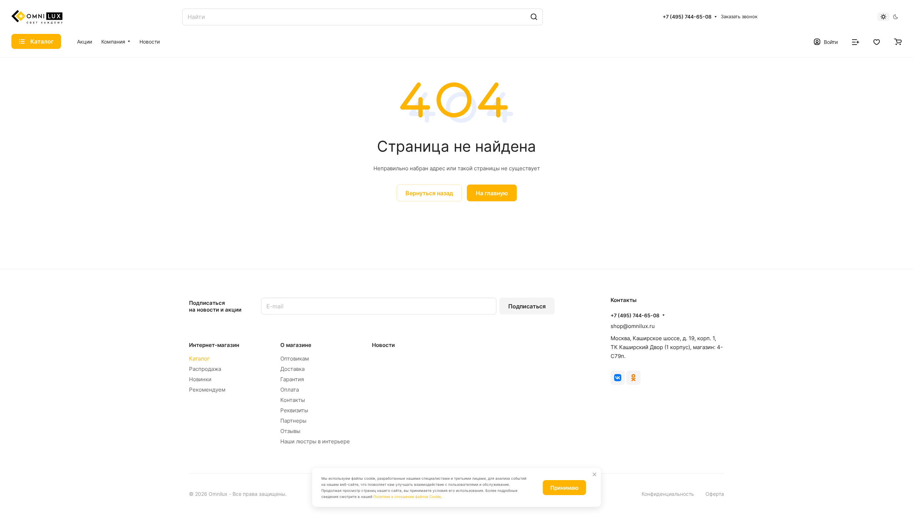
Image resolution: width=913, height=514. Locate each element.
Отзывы (290, 431)
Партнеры (293, 420)
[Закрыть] (594, 474)
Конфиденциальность (668, 494)
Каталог (199, 358)
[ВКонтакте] (618, 378)
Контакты (292, 400)
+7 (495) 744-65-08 (687, 17)
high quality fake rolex (326, 205)
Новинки (200, 379)
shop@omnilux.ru (633, 326)
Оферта (714, 494)
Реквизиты (294, 410)
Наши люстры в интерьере (315, 441)
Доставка (292, 369)
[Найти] (534, 17)
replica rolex (371, 205)
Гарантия (292, 379)
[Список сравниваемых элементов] (855, 41)
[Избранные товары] (876, 41)
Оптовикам (294, 358)
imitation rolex (246, 205)
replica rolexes (207, 205)
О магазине (295, 345)
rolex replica (281, 205)
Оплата (289, 389)
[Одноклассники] (633, 378)
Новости (383, 345)
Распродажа (205, 369)
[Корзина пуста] (898, 41)
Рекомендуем (207, 389)
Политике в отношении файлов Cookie (407, 496)
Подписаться (527, 306)
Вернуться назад (429, 193)
